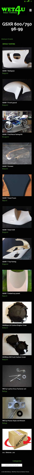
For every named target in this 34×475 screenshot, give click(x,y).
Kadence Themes (25, 471)
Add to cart (17, 61)
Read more (17, 441)
